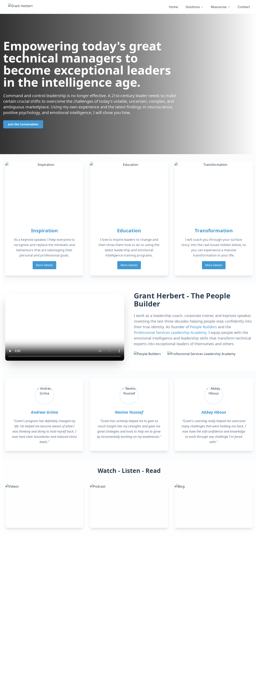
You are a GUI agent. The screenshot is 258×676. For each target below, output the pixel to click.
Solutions (193, 7)
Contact (244, 7)
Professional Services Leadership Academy (170, 332)
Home (173, 7)
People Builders (203, 326)
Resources (219, 7)
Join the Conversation (23, 124)
